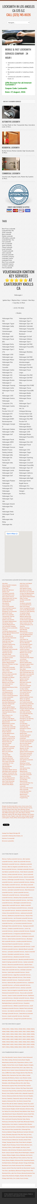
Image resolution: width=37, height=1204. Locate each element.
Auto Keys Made (6, 654)
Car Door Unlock (6, 618)
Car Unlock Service (7, 684)
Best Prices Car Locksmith (27, 591)
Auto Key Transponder (8, 703)
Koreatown (5, 1157)
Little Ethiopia (12, 1083)
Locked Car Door (24, 758)
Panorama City (14, 1075)
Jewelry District (27, 1150)
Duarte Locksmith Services (15, 1016)
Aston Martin (16, 811)
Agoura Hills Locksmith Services (11, 987)
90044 (12, 1047)
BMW (6, 812)
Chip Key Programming (8, 644)
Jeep (15, 809)
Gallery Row (5, 1175)
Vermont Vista (9, 1129)
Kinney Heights (10, 1160)
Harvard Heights (17, 1116)
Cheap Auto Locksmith (8, 667)
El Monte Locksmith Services (15, 877)
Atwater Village (23, 1163)
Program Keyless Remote (27, 708)
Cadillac (9, 814)
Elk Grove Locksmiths (8, 841)
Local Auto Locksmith (26, 774)
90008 (4, 1044)
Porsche (8, 816)
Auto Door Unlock (25, 666)
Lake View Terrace (16, 1173)
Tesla (18, 809)
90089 (16, 1039)
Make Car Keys (24, 598)
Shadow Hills (23, 1175)
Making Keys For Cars (8, 740)
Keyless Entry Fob (7, 741)
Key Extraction (6, 659)
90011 (20, 1034)
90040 (32, 1031)
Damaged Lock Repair (8, 677)
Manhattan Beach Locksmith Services (12, 1003)
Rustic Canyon (6, 1152)
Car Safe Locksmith (25, 717)
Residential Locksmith (10, 147)
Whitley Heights (11, 1155)
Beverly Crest (5, 1093)
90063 (32, 1042)
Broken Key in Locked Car (9, 708)
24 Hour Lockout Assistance (10, 695)
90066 (16, 1036)
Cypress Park (13, 1085)
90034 (28, 1036)
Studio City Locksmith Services (22, 861)
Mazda (19, 814)
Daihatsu (24, 814)
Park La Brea (22, 1075)
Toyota (30, 808)
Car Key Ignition (6, 699)
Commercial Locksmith (11, 173)
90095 (24, 1047)
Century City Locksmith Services (11, 913)
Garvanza (4, 1147)
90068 (28, 1029)
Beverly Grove (6, 1070)
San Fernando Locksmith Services (23, 918)
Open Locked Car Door (26, 623)
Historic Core (18, 1078)
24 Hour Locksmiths (7, 697)
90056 (12, 1031)
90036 (32, 1034)
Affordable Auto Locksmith (9, 771)
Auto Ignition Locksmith (26, 759)
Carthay (10, 1060)
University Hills (21, 1085)
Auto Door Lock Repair (26, 583)
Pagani (13, 816)
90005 (4, 1042)
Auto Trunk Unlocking (8, 781)
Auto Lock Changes (7, 680)
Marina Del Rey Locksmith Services (17, 982)
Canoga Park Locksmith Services (23, 1018)
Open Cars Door (24, 776)
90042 (24, 1034)
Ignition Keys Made (7, 609)
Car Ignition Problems (26, 705)
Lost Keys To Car (6, 679)
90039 (4, 1039)
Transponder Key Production (24, 737)
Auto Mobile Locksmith (8, 746)
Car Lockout (23, 659)
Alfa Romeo (27, 811)
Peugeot (27, 816)
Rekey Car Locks (6, 750)
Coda (16, 816)
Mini (16, 814)
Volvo (16, 812)
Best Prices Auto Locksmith (24, 785)
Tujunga (9, 1142)
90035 (20, 1031)
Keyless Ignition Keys (26, 662)
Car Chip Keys (23, 723)
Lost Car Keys (6, 764)
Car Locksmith (6, 685)
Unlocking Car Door (7, 623)
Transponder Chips (7, 725)
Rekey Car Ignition (25, 699)
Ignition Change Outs (8, 759)
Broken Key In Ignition (8, 600)
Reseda (24, 1173)
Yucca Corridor (24, 1178)
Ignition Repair (6, 586)
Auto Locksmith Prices (8, 779)
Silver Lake (23, 1067)
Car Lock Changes (7, 756)
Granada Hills (17, 1129)
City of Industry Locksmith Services (17, 908)
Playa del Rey (12, 1091)
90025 (12, 1044)
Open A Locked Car (7, 690)
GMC (20, 816)
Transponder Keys (7, 651)
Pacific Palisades (20, 1109)
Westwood (15, 1139)
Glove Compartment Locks (27, 608)
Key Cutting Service (7, 636)
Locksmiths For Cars (7, 763)
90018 (8, 1042)
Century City (19, 1088)
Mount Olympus (11, 1145)
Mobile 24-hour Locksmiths (9, 628)
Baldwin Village (12, 1132)
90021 (8, 1029)
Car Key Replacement (8, 733)
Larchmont (8, 1119)
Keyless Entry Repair (7, 784)
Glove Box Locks (6, 642)
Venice (18, 1155)
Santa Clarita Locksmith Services (17, 939)
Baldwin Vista (26, 1111)
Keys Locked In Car (7, 715)
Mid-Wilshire (11, 1078)
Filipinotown (20, 1062)
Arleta (25, 1139)
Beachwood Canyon (10, 1114)
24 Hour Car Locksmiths (8, 656)
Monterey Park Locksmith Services (23, 897)
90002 (20, 1042)
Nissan (26, 808)
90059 (24, 1044)
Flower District (20, 1145)
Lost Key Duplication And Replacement (9, 721)
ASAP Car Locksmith (25, 667)
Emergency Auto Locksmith (9, 649)
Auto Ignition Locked (25, 588)
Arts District (29, 1155)
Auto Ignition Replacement (27, 596)
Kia (8, 806)
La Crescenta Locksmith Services (23, 923)
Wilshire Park (26, 1116)
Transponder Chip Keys (26, 651)
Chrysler (21, 808)
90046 (24, 1042)
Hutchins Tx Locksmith (8, 838)
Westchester (5, 1062)
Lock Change (5, 605)
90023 (24, 1036)
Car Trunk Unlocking (25, 773)
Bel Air (11, 1103)
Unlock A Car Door (7, 672)
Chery (21, 811)
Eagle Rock (21, 1080)
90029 (28, 1044)
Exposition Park (16, 1134)
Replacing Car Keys (25, 778)
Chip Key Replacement (8, 624)
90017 (32, 1036)
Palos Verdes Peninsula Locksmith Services (14, 900)
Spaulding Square (29, 1160)
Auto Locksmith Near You (27, 672)
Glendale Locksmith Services (25, 869)
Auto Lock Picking (24, 606)
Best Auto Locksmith (25, 682)
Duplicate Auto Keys (7, 641)
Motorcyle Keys (24, 661)
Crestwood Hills (22, 1124)
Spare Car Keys (6, 717)
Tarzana (21, 1139)
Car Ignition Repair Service (9, 769)
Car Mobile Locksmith (8, 593)
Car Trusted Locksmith (26, 702)
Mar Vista (23, 1134)
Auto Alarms (5, 603)
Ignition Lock (5, 591)
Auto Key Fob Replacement (23, 770)
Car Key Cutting (24, 689)
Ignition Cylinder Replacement (24, 679)
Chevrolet (5, 811)
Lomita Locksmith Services (15, 874)
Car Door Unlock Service (26, 741)
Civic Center (16, 1178)
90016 (16, 1029)
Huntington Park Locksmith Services (12, 926)
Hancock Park (23, 1098)
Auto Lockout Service (8, 596)
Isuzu (26, 806)
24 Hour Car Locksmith (26, 746)
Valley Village (16, 1072)
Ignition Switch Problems (27, 751)
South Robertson (6, 1067)
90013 (28, 1042)
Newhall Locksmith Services (21, 998)
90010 (16, 1044)
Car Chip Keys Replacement (23, 780)
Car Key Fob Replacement (27, 593)
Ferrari (28, 817)
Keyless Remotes (24, 695)
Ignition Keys (23, 733)
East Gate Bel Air (18, 1168)
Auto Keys (5, 583)
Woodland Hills (6, 1173)
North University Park (18, 1165)
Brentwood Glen (23, 1070)
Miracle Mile (29, 1170)
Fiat (28, 814)
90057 (28, 1047)
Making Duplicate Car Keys (9, 598)
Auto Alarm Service (25, 720)
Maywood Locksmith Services (26, 967)
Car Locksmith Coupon (26, 644)
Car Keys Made (6, 755)
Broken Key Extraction (8, 700)
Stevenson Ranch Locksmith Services (12, 944)
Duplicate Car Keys (25, 614)
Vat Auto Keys (6, 735)
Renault (23, 809)
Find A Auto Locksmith (26, 753)
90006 (4, 1029)
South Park (20, 1121)
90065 (8, 1031)
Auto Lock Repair (6, 730)
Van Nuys (23, 1147)
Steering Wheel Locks (8, 595)
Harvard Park (15, 1067)
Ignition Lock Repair (7, 694)
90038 (32, 1044)
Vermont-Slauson (7, 1139)
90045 (16, 1034)
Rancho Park (24, 1072)
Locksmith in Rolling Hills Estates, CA (12, 836)
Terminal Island (17, 1060)
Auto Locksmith (24, 789)
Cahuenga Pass (26, 1129)
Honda (27, 809)
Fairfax (12, 1093)
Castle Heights (16, 1147)
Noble (3, 816)
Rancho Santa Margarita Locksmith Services (14, 921)
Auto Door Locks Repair (8, 736)
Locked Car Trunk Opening (27, 611)
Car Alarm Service (25, 725)
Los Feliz (29, 1134)
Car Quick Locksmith (25, 603)
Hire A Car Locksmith (8, 614)
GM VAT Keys (5, 745)
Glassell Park (27, 1101)
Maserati (4, 814)
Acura (32, 811)
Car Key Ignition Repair (8, 707)
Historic (27, 1062)
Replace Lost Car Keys (8, 682)
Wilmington (15, 1163)
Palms (10, 1147)
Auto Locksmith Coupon (26, 788)
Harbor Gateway (18, 1103)
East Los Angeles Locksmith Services (18, 990)
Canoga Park (24, 1106)
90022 (16, 1042)
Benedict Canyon (12, 1057)
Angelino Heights (28, 1065)
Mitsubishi (15, 808)
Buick (31, 817)
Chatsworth (16, 1098)
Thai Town (5, 1170)
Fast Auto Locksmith (25, 685)
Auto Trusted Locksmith (8, 669)
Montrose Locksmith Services (24, 910)
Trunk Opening (24, 727)
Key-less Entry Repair (25, 743)
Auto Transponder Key (26, 690)
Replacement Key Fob (26, 707)
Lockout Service (24, 585)
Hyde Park (31, 1114)
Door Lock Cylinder (25, 700)
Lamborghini (5, 817)
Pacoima (14, 1119)
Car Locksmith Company (9, 626)
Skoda (19, 817)
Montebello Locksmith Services (11, 864)
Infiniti (15, 817)
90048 (20, 1029)
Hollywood (10, 1096)
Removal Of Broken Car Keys (10, 664)
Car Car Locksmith (25, 687)
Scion (23, 806)
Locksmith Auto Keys (25, 791)
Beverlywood (5, 1085)
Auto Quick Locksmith (26, 590)
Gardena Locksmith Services (21, 931)
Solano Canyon (14, 1070)
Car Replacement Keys (26, 595)
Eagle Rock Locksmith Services (22, 975)
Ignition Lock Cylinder (8, 619)
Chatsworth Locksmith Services (10, 895)
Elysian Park (15, 1142)
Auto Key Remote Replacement (7, 767)
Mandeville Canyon (22, 1114)
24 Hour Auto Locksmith (9, 727)
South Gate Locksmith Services (16, 972)
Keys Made (23, 669)
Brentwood (20, 1132)
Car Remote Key (6, 601)
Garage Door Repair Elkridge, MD (11, 833)
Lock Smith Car (24, 639)
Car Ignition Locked (7, 657)
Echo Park (5, 1057)
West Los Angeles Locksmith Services (18, 866)
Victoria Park (10, 1065)
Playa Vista (26, 1088)
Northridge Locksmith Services (16, 879)
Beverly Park (18, 1111)
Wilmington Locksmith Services (22, 902)
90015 (20, 1047)
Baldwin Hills (5, 1075)
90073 (20, 1039)
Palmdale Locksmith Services (16, 954)
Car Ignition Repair (25, 613)
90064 (12, 1029)
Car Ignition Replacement (9, 621)
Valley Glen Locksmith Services (11, 969)
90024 (12, 1034)
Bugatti (23, 817)
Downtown (5, 1116)
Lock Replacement (7, 692)
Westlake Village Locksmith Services (12, 977)
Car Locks (5, 629)
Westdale (4, 1083)
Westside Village (12, 1080)
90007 (28, 1031)
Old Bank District (6, 1163)
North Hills (10, 1178)
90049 (4, 1031)
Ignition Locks (23, 684)
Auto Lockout (5, 666)
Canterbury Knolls (22, 1091)
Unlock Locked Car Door (26, 697)
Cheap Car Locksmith (8, 748)
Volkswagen (11, 812)
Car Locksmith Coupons (26, 633)
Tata (3, 812)
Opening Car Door (7, 652)
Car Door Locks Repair (8, 718)
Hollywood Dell (19, 1160)
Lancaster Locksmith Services (16, 951)
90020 (32, 1029)
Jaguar (9, 809)
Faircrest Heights (28, 1096)
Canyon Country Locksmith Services (17, 995)
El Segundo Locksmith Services (22, 933)
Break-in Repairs (6, 731)
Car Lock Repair (24, 715)
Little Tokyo (26, 1083)
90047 (8, 1044)
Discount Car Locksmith (8, 728)
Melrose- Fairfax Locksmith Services (12, 859)
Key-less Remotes (25, 642)
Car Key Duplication (25, 735)
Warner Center (22, 1057)
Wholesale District (29, 1121)
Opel (12, 809)
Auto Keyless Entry (25, 768)
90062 (8, 1039)
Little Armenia (12, 1150)
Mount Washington (24, 1152)
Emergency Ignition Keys (27, 664)
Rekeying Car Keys (25, 763)
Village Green (28, 1080)
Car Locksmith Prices (25, 605)
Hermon (4, 1098)
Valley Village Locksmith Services (11, 936)
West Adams (29, 1137)
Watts (23, 1127)
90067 (4, 1036)
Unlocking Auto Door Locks (9, 774)
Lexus (19, 806)
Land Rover (9, 808)
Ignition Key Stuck (7, 613)
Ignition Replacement (8, 662)
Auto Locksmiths (24, 745)
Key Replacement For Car (27, 670)
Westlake (22, 1155)
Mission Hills (5, 1103)
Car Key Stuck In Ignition (26, 619)
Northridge (31, 1163)
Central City (26, 1103)
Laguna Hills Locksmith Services (11, 905)
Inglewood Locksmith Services (22, 946)
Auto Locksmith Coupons (9, 608)
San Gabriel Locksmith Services (16, 1011)
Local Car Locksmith (25, 618)
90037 (12, 1039)
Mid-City (30, 1072)
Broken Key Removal (8, 590)
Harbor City (29, 1067)
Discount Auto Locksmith (27, 703)
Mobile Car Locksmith (26, 641)
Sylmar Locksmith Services (21, 892)
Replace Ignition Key (25, 616)
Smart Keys (5, 588)
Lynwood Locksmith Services (21, 882)
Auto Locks (5, 753)
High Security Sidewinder (9, 638)
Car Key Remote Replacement (24, 793)
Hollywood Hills (11, 1101)
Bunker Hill (30, 1091)
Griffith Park (8, 1072)
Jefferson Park (17, 1157)
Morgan (4, 806)
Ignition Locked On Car (8, 738)
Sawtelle (9, 1098)
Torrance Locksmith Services (10, 959)
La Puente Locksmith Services (22, 985)
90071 (32, 1047)
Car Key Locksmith (25, 710)
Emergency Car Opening (26, 718)
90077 (4, 1047)
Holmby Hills (13, 1062)
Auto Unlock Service (7, 710)
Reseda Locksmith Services (26, 959)
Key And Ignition (6, 776)
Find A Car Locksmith (8, 606)
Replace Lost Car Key (25, 652)
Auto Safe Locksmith (25, 712)
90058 (20, 1044)
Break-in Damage (24, 628)
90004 (16, 1047)
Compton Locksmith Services (16, 928)
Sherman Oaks (21, 1119)
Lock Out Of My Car (7, 675)
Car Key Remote (6, 634)
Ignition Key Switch (7, 647)
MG (13, 814)
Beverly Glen (28, 1145)
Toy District (20, 1101)
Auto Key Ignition (24, 694)
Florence (4, 1132)
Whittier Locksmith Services (21, 1006)
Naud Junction (6, 1124)
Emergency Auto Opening (27, 740)
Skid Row (9, 1106)
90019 (24, 1039)
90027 (24, 1031)
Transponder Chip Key (8, 616)
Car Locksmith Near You (26, 783)
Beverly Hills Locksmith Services (17, 887)
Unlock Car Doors (24, 649)
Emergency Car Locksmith (9, 611)
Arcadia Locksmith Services (24, 941)
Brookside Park (30, 1173)
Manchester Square (29, 1168)
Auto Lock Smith (6, 743)
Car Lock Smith (24, 654)
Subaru (32, 814)
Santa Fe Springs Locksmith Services (12, 962)
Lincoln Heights (18, 1065)
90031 (8, 1034)
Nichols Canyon (10, 1088)
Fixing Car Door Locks (26, 647)
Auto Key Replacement (26, 634)
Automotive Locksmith (11, 121)
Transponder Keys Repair (27, 657)
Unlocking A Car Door (26, 755)
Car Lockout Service (25, 692)
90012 (24, 1029)
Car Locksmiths (6, 639)
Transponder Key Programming (24, 796)
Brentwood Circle (7, 1165)
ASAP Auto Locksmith (26, 675)
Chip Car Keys (6, 670)
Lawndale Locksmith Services (16, 890)
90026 (16, 1031)
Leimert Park (10, 1168)
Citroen (10, 811)
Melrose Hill (19, 1083)
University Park (12, 1121)
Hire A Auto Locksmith (8, 761)
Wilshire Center (27, 1078)
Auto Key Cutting (24, 656)
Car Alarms (23, 761)
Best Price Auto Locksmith (9, 674)
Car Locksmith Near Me (26, 713)
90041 (20, 1036)
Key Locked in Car (24, 677)
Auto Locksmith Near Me (26, 621)
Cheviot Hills (12, 1137)
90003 (28, 1039)
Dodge (32, 816)
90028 (8, 1036)
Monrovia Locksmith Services (16, 964)
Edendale (4, 1080)
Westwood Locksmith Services (25, 1000)
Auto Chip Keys (24, 750)
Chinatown (19, 1150)
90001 (12, 1042)
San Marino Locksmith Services (10, 872)
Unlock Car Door (24, 586)
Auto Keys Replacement (9, 702)
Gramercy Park (25, 1157)
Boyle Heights (26, 1060)
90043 (28, 1034)
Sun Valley (5, 1111)
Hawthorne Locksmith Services (16, 915)
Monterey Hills (30, 1109)
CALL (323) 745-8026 (18, 14)
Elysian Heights (10, 1109)
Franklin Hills (18, 1093)
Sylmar (10, 1116)
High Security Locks (7, 758)
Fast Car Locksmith (25, 646)
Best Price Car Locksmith (9, 661)
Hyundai (4, 809)
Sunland (25, 1132)
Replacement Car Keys (8, 723)
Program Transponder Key (9, 773)
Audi (23, 816)
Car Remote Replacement (9, 631)
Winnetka (8, 1134)
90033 (32, 1039)
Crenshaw (18, 1127)
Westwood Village (21, 1170)
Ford (30, 806)
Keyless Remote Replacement (10, 633)
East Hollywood (16, 1106)
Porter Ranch (22, 1142)
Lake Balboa (11, 1170)
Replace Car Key (24, 748)
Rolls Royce (22, 812)
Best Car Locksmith (7, 751)
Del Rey (11, 1157)
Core (11, 1124)
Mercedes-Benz (13, 806)
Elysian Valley (14, 1152)
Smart (11, 817)
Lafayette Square (27, 1093)
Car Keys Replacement (8, 778)
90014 (8, 1047)
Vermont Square (20, 1137)
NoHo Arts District (18, 1096)
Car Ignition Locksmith (26, 731)
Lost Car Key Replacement (27, 609)
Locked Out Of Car (25, 756)
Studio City (5, 1137)
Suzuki (4, 808)
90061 (12, 1036)
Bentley (28, 812)
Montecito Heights (14, 1175)
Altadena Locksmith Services (22, 957)
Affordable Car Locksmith (27, 674)
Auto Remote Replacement (23, 630)
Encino (27, 1127)
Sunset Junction (11, 1127)
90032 (4, 1034)
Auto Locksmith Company (9, 585)
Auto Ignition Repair (7, 783)
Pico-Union (11, 1111)
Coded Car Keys (6, 705)
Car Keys (22, 722)
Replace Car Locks (7, 646)
